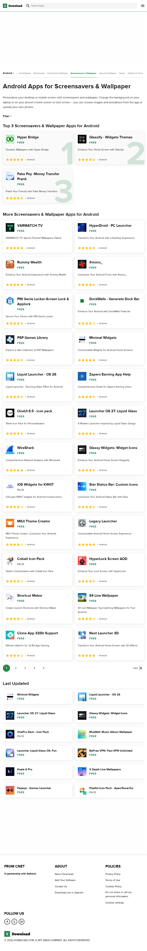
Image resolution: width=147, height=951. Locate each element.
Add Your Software (65, 880)
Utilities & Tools (135, 73)
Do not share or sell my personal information (118, 894)
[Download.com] (12, 6)
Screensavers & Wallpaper (83, 73)
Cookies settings (114, 902)
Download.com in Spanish (69, 892)
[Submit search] (28, 6)
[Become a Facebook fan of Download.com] (7, 922)
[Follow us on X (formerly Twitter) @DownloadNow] (14, 922)
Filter (6, 116)
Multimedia (39, 73)
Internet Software (22, 73)
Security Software (107, 73)
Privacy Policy (112, 874)
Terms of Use (112, 880)
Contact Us (61, 886)
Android (7, 73)
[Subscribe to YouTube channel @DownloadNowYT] (21, 922)
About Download (64, 874)
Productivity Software (57, 73)
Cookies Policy (113, 886)
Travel (122, 73)
